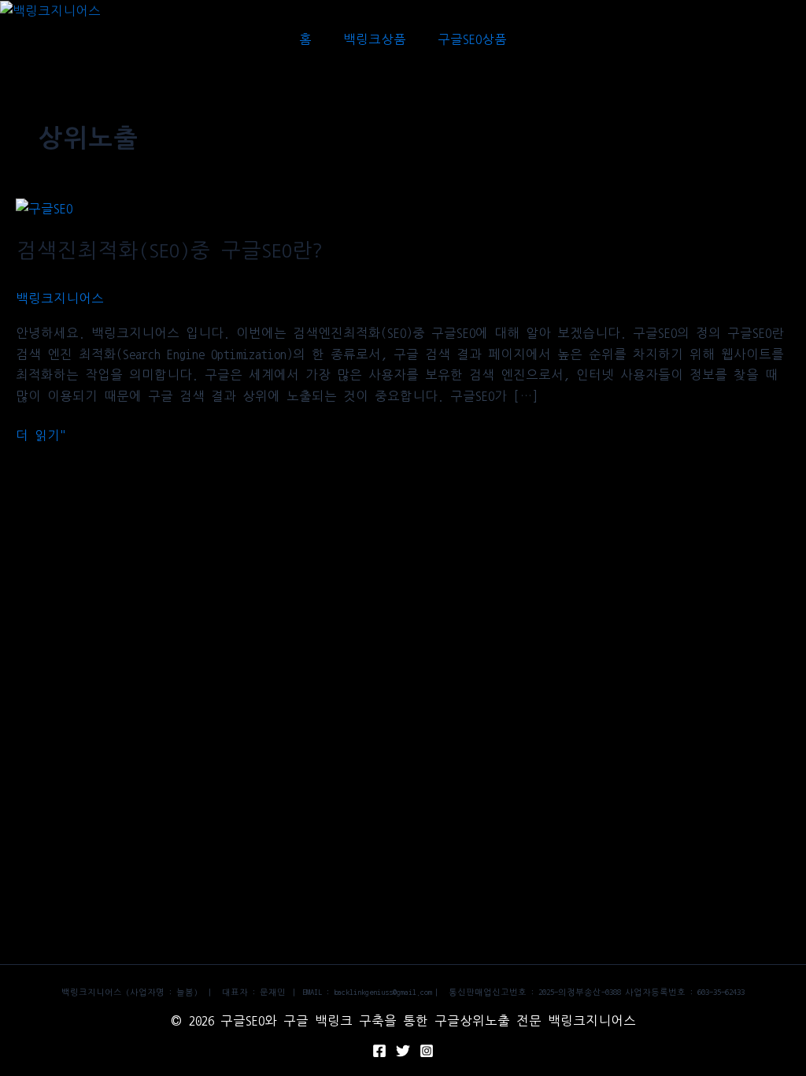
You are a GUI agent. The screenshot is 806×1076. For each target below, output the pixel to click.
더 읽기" (41, 433)
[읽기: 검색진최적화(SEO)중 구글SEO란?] (44, 208)
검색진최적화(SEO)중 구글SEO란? (169, 250)
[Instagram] (427, 1051)
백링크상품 (374, 39)
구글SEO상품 (472, 39)
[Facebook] (379, 1051)
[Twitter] (403, 1051)
